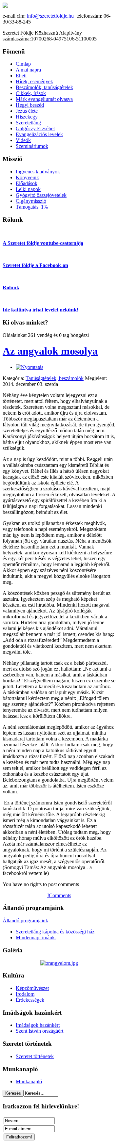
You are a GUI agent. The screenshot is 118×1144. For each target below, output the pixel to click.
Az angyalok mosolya (50, 351)
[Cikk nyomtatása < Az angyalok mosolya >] (29, 367)
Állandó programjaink (25, 920)
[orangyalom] (59, 963)
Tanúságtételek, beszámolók (55, 378)
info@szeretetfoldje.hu (50, 16)
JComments (59, 895)
